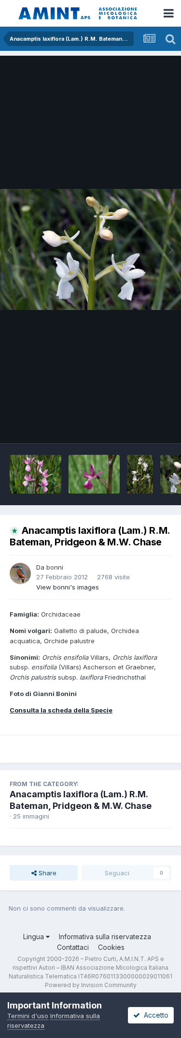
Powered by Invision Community (91, 985)
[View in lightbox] (90, 249)
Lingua (34, 936)
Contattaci (73, 947)
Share (46, 873)
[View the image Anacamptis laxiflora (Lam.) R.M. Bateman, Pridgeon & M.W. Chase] (35, 474)
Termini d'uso (27, 1016)
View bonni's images (67, 587)
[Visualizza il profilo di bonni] (20, 573)
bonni (54, 567)
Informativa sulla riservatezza (105, 936)
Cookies (111, 947)
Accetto (154, 1015)
